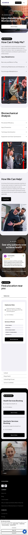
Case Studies (4, 499)
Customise (14, 527)
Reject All (14, 530)
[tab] (14, 296)
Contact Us (4, 513)
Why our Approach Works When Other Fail (12, 502)
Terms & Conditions (5, 524)
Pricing (3, 516)
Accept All (14, 532)
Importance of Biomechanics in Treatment (12, 506)
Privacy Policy (15, 523)
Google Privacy (13, 524)
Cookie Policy (22, 523)
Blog (2, 496)
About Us (3, 493)
